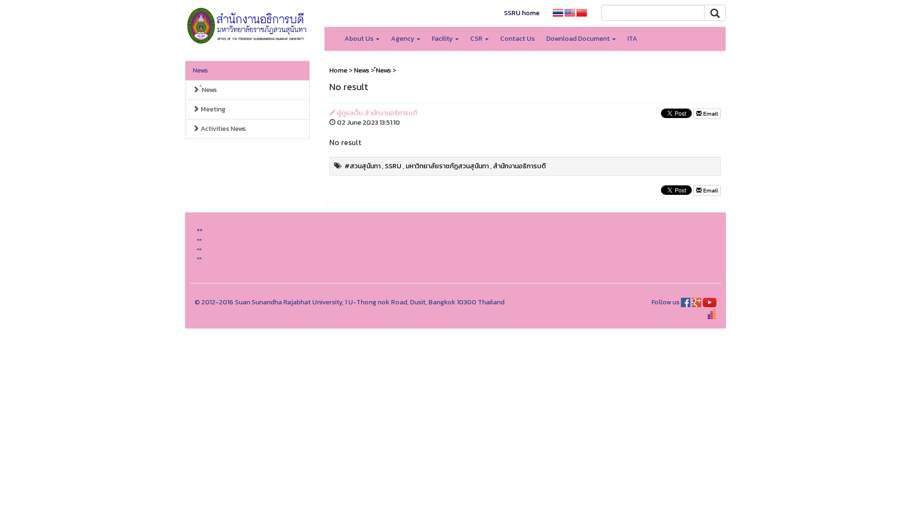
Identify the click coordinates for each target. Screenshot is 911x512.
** (199, 240)
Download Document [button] (578, 39)
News (200, 70)
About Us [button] (359, 39)
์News (208, 90)
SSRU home (521, 13)
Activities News (222, 129)
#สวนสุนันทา (362, 166)
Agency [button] (403, 39)
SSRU (393, 166)
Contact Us (517, 39)
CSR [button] (477, 39)
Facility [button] (443, 39)
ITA (632, 39)
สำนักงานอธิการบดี (519, 166)
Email (710, 114)
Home (338, 70)
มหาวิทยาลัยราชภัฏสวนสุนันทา (447, 166)
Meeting (212, 109)
